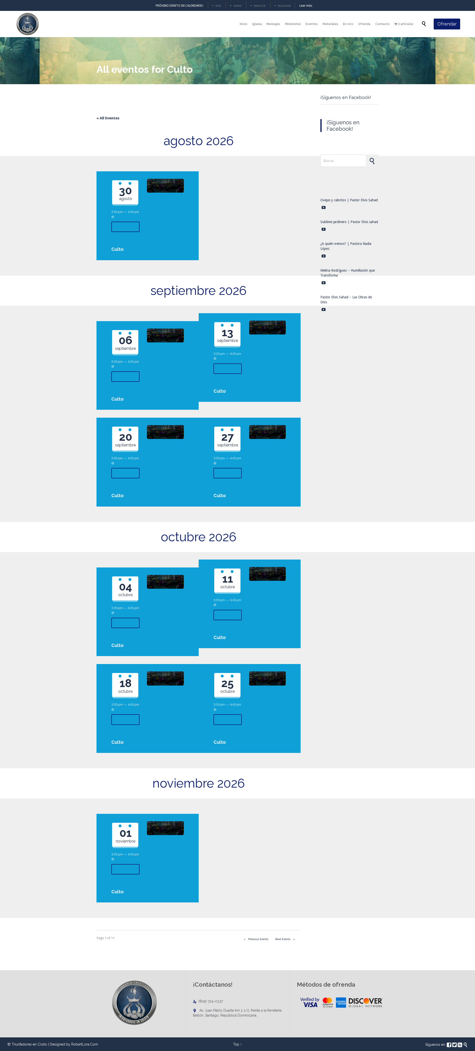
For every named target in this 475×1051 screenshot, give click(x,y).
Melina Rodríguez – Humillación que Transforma (347, 272)
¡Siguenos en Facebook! (345, 97)
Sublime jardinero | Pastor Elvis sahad (349, 222)
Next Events (285, 939)
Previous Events (256, 939)
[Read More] (125, 227)
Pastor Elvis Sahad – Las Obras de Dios (346, 299)
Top (236, 1044)
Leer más (305, 5)
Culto (117, 249)
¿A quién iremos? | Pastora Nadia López (345, 246)
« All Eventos (107, 118)
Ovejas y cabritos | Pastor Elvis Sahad (349, 200)
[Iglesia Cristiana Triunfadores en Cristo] (27, 24)
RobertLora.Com (84, 1044)
